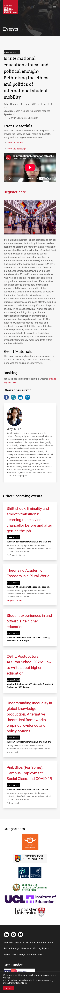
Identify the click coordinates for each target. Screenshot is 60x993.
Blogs (22, 954)
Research (26, 948)
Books (7, 954)
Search (41, 954)
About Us (8, 942)
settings (23, 983)
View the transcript (16, 148)
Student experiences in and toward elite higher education (29, 621)
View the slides (15, 142)
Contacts (31, 954)
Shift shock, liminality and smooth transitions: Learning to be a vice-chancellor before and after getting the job (29, 519)
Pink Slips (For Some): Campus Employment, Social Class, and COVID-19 (29, 773)
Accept (8, 988)
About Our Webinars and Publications (34, 942)
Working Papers (41, 948)
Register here (15, 192)
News (15, 954)
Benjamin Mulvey (14, 600)
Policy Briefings (12, 948)
